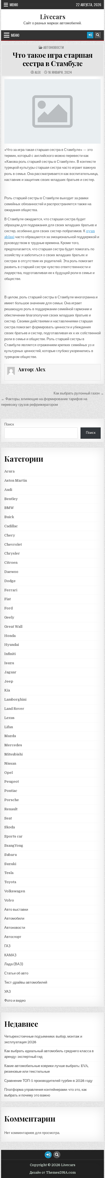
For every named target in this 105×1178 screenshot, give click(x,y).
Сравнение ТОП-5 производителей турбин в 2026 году (48, 1081)
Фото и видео (15, 1000)
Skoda (9, 827)
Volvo (9, 900)
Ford (8, 608)
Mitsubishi (13, 754)
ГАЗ (7, 946)
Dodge (10, 581)
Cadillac (11, 526)
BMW (9, 508)
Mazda (10, 736)
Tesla (8, 873)
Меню (14, 4)
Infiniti (10, 654)
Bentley (11, 499)
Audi (8, 490)
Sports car (13, 836)
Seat (8, 818)
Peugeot (11, 781)
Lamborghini (15, 699)
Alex (38, 72)
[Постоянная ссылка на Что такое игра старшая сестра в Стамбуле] (52, 111)
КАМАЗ (10, 955)
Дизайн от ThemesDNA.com (53, 1172)
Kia (7, 690)
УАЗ (7, 992)
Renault (11, 809)
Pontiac (10, 791)
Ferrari (11, 590)
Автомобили (14, 918)
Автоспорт (12, 937)
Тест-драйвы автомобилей (25, 982)
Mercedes (13, 745)
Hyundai (11, 645)
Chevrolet (13, 544)
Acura (9, 471)
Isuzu (9, 663)
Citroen (11, 563)
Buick (9, 517)
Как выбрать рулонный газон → (79, 393)
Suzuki (10, 864)
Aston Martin (15, 480)
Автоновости (53, 47)
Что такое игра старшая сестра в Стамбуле (53, 59)
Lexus (9, 718)
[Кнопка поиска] (97, 35)
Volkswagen (14, 891)
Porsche (11, 800)
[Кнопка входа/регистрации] (90, 35)
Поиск (9, 424)
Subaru (10, 855)
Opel (8, 773)
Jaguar (10, 672)
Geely (9, 617)
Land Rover (14, 709)
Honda (10, 636)
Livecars (52, 16)
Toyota (10, 882)
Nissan (10, 763)
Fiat (7, 599)
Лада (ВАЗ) (13, 964)
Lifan (8, 727)
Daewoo (11, 572)
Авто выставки (16, 909)
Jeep (8, 681)
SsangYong (13, 845)
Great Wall (13, 627)
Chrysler (12, 553)
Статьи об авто (16, 973)
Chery (9, 535)
